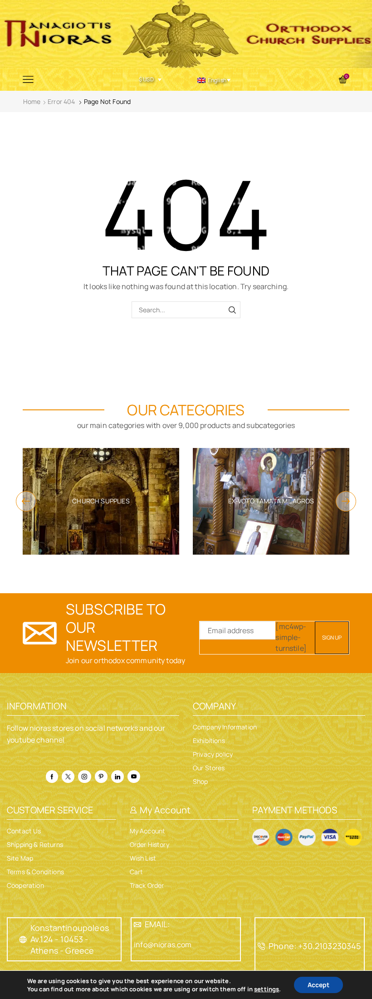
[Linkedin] (117, 776)
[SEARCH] (232, 309)
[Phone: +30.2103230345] (261, 946)
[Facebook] (52, 776)
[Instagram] (84, 776)
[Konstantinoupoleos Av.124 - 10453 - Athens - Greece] (23, 939)
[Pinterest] (101, 776)
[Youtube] (133, 776)
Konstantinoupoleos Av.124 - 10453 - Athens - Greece (69, 939)
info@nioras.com (162, 945)
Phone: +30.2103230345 (315, 945)
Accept (318, 984)
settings (266, 989)
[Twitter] (68, 776)
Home (32, 101)
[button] (26, 501)
